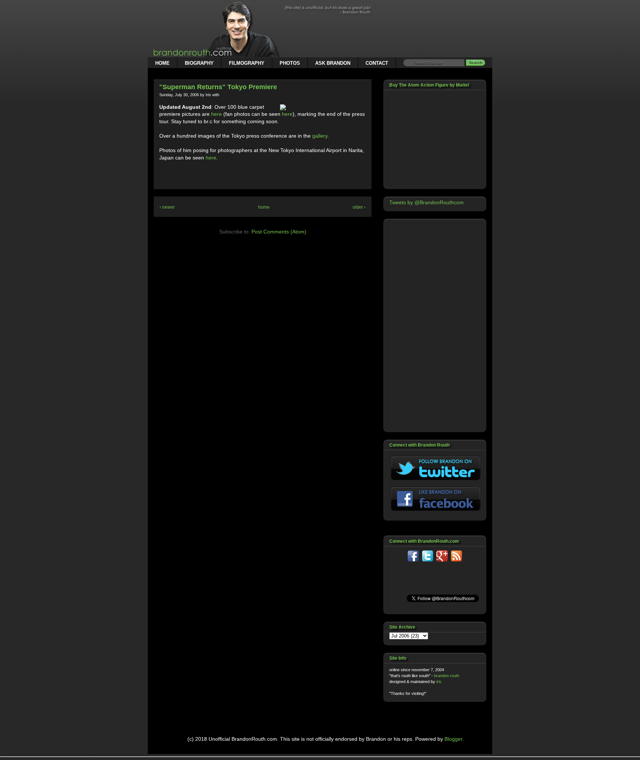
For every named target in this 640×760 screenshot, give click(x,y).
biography (199, 63)
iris (438, 681)
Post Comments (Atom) (278, 232)
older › (359, 207)
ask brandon (332, 63)
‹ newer (167, 207)
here (216, 114)
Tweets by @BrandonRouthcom (426, 202)
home (162, 63)
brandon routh (446, 675)
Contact (377, 63)
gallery (319, 136)
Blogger (453, 739)
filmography (246, 63)
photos (290, 63)
